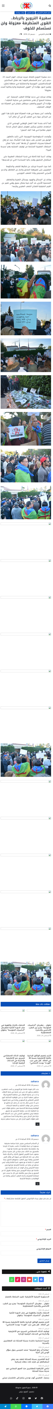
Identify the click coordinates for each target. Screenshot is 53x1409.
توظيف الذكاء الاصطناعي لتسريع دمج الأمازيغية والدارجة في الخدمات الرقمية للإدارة (14, 1059)
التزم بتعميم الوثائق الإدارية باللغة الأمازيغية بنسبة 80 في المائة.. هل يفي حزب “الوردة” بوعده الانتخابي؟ (39, 1059)
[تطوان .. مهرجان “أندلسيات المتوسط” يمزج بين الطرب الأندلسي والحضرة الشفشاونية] (39, 1016)
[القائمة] (3, 7)
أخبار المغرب (30, 12)
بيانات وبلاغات (19, 12)
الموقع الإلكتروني (43, 1248)
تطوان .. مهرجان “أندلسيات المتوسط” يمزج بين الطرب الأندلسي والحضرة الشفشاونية (39, 1028)
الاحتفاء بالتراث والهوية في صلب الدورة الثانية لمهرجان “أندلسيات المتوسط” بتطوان (13, 1027)
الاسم (48, 1229)
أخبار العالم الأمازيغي (43, 12)
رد (37, 1124)
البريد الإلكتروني (43, 1239)
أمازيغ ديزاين (23, 1391)
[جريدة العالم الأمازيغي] (26, 6)
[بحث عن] (49, 7)
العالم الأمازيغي (43, 34)
